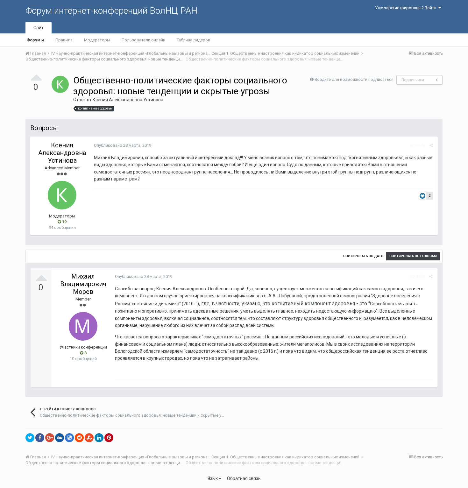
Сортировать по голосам (413, 256)
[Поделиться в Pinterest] (108, 437)
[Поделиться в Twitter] (29, 437)
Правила (64, 40)
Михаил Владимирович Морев (83, 283)
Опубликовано (122, 145)
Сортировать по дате (363, 256)
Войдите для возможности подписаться (354, 79)
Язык (213, 478)
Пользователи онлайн (143, 40)
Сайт (38, 27)
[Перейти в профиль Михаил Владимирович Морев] (83, 326)
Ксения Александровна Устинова (128, 99)
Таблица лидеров (193, 40)
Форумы (35, 40)
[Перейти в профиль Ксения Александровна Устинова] (60, 84)
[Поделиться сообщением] (431, 145)
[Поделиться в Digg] (59, 437)
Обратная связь (244, 478)
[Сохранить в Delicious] (69, 437)
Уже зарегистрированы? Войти (406, 7)
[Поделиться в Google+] (49, 437)
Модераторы (97, 40)
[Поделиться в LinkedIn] (99, 437)
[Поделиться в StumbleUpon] (89, 437)
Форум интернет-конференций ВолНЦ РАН (111, 10)
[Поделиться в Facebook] (39, 437)
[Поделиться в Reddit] (79, 437)
